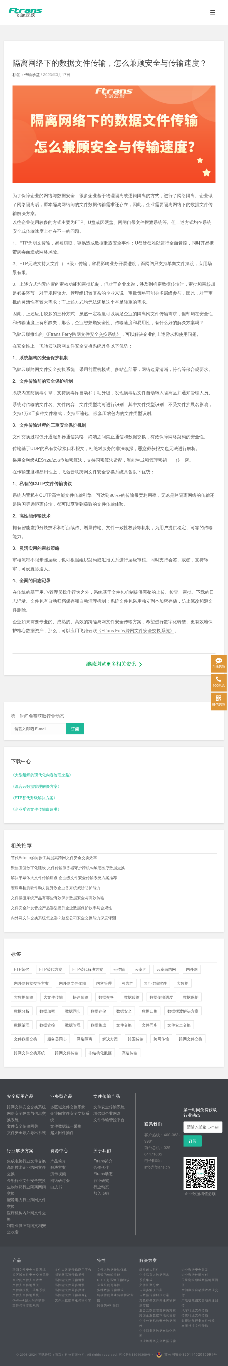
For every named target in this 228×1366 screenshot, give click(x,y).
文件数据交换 (25, 1039)
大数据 (183, 983)
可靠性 (127, 983)
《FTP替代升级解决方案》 (34, 797)
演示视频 (58, 1173)
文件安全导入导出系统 (26, 1132)
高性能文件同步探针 (70, 1289)
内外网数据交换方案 (31, 983)
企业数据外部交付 (195, 1274)
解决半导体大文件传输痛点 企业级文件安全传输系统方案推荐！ (66, 877)
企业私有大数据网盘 (154, 1274)
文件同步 (149, 1025)
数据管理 (73, 1025)
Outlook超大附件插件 (29, 1300)
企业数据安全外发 (195, 1269)
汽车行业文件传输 (195, 1310)
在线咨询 (218, 666)
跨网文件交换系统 (29, 1052)
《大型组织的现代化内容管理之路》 (42, 775)
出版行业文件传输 (195, 1325)
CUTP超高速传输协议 (113, 1279)
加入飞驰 (101, 1193)
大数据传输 (23, 997)
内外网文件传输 (72, 983)
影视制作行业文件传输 (198, 1320)
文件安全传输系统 (109, 1107)
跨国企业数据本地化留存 (157, 1315)
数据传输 (132, 997)
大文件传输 (53, 997)
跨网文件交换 (190, 1039)
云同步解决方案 (151, 1289)
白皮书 (56, 1186)
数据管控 (47, 1025)
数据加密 (47, 1011)
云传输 (119, 969)
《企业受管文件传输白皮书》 (36, 809)
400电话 (218, 685)
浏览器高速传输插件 (70, 1274)
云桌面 (141, 969)
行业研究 (101, 1180)
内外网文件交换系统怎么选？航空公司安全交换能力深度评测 (63, 917)
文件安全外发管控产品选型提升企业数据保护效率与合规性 (61, 907)
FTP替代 (21, 969)
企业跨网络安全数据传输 (157, 1340)
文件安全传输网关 (22, 1126)
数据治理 (21, 1025)
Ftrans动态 (103, 1173)
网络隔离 (84, 1039)
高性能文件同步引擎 (70, 1284)
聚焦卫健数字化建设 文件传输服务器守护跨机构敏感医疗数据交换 (68, 867)
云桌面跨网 (166, 969)
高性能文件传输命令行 (71, 1294)
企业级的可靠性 (108, 1284)
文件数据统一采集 (65, 1126)
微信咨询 (218, 704)
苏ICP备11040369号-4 (136, 1354)
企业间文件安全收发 (28, 1279)
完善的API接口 (108, 1305)
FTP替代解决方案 (87, 969)
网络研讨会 (60, 1180)
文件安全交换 (179, 1025)
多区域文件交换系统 (67, 1107)
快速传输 (80, 997)
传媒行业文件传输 (195, 1315)
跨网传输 (161, 1039)
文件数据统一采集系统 (29, 1289)
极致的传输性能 (108, 1274)
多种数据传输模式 (110, 1289)
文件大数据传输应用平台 (73, 1269)
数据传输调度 (161, 997)
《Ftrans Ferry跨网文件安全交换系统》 (82, 334)
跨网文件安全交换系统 (26, 1107)
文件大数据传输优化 (112, 1269)
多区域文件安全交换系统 (31, 1274)
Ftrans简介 (103, 1161)
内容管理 (104, 983)
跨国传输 (135, 1039)
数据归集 (149, 1011)
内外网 (192, 969)
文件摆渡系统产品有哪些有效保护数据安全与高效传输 (57, 897)
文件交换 (124, 1025)
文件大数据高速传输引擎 (73, 1300)
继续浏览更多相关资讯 (111, 663)
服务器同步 (57, 1039)
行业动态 (101, 1186)
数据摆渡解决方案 (183, 1011)
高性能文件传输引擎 (70, 1279)
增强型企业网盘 (107, 1113)
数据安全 (124, 1011)
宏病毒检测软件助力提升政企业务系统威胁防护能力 (55, 887)
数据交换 (106, 997)
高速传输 (129, 1052)
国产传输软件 (155, 983)
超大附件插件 (62, 1132)
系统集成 (146, 1279)
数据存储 (98, 1011)
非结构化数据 (100, 1052)
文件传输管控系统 (26, 1305)
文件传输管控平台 (109, 1119)
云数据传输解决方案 (154, 1294)
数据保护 (191, 997)
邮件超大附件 (149, 1269)
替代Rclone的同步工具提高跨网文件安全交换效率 (54, 857)
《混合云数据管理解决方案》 (36, 786)
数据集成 (98, 1025)
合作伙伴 (101, 1167)
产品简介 (58, 1161)
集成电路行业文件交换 (26, 1161)
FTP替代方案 (50, 969)
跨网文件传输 (66, 1052)
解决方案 (110, 1039)
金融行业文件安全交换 (26, 1180)
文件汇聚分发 (149, 1284)
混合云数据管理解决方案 (157, 1310)
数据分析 (21, 1011)
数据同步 (73, 1011)
